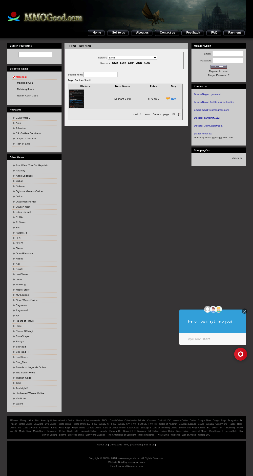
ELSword (21, 222)
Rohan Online (167, 431)
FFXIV (19, 243)
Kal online (44, 427)
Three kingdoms (146, 435)
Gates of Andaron (168, 424)
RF (17, 315)
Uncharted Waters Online (30, 393)
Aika (30, 420)
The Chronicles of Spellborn (121, 435)
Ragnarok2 (22, 310)
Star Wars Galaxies (95, 435)
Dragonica (233, 420)
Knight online (78, 427)
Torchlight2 (22, 388)
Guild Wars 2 (23, 117)
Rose (19, 326)
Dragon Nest (23, 206)
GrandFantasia (24, 253)
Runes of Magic (199, 431)
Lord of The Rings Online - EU (194, 427)
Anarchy (20, 170)
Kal (18, 263)
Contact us (116, 444)
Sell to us (149, 444)
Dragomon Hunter (26, 201)
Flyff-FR (152, 424)
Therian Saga (23, 377)
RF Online (153, 431)
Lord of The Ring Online (165, 427)
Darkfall (162, 420)
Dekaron (20, 186)
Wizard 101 (204, 435)
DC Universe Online (178, 420)
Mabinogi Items (25, 89)
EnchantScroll (82, 80)
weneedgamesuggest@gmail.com (213, 137)
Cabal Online (116, 420)
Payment (136, 444)
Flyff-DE (142, 424)
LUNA (215, 427)
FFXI (18, 238)
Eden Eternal (23, 212)
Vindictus (21, 398)
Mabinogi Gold (25, 82)
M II (222, 427)
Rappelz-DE (115, 431)
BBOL (105, 420)
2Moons (14, 420)
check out (237, 158)
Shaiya (20, 341)
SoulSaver (22, 357)
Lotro (19, 279)
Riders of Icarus (25, 320)
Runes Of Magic (25, 331)
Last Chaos (133, 427)
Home (72, 45)
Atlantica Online (66, 420)
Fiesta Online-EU (81, 424)
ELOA (19, 217)
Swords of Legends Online (31, 367)
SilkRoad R (22, 351)
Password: (206, 60)
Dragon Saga (220, 420)
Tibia (18, 383)
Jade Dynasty (30, 427)
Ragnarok (21, 305)
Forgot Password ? (219, 75)
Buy (173, 98)
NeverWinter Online (27, 300)
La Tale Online (94, 427)
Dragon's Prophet (26, 138)
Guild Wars (221, 424)
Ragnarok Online (88, 431)
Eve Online (50, 424)
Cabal (19, 181)
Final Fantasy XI (100, 424)
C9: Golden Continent (28, 133)
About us (102, 444)
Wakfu (19, 403)
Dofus (19, 196)
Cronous (151, 420)
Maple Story (22, 289)
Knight (19, 269)
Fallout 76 (21, 232)
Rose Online (182, 431)
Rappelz (103, 431)
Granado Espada (187, 424)
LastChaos (22, 274)
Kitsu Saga (64, 427)
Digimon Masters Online (29, 191)
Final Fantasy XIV (120, 424)
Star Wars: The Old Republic (32, 165)
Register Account (218, 71)
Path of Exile (23, 143)
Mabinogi (21, 284)
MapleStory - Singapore (45, 431)
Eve (18, 227)
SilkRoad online (76, 435)
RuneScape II (216, 431)
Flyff (133, 424)
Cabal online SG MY (135, 420)
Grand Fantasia (206, 424)
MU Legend (22, 294)
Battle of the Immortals (88, 420)
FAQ (126, 444)
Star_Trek (21, 362)
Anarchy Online (49, 420)
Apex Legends (24, 175)
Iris (19, 427)
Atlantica (21, 128)
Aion (18, 123)
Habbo (19, 258)
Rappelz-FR (129, 431)
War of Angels (189, 435)
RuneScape (22, 336)
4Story (23, 420)
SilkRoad (21, 346)
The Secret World (26, 372)
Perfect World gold (68, 431)
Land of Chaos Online (114, 427)
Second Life (231, 431)
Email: (208, 53)
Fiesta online (64, 424)
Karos (54, 427)
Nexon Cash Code (27, 95)
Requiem (142, 431)
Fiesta (19, 248)
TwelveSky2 (162, 435)
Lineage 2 (146, 427)
